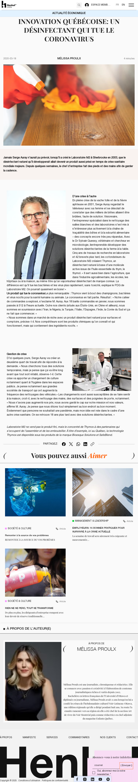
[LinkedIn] (85, 444)
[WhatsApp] (78, 444)
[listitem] (35, 505)
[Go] (79, 5)
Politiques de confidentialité (55, 780)
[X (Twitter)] (71, 444)
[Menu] (131, 5)
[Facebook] (64, 444)
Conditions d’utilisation (29, 780)
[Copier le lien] (92, 444)
